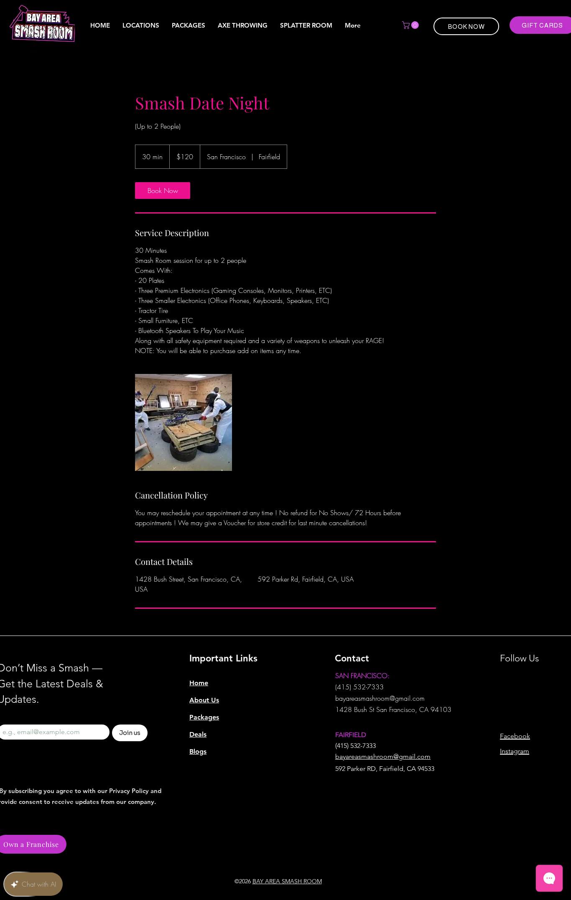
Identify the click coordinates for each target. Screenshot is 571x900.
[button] (411, 25)
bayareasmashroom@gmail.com (380, 698)
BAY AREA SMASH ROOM (287, 881)
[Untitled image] (183, 422)
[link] (162, 190)
